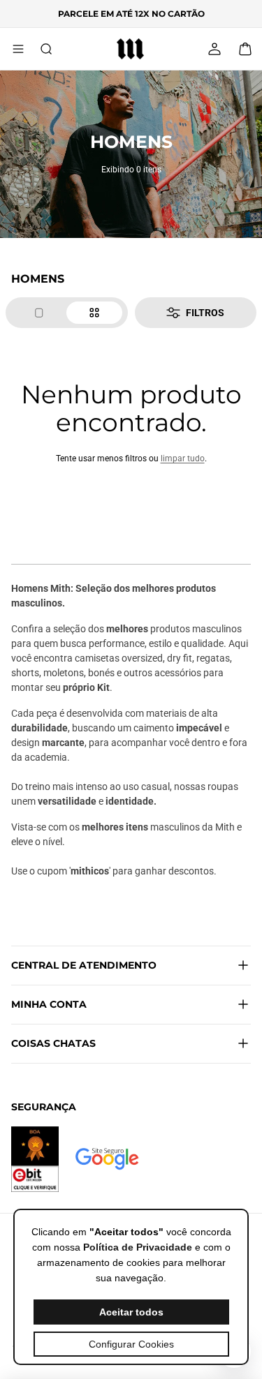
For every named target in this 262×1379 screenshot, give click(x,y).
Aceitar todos (131, 1312)
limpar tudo (183, 458)
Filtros (205, 312)
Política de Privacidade (137, 1247)
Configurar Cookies (131, 1344)
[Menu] (18, 49)
